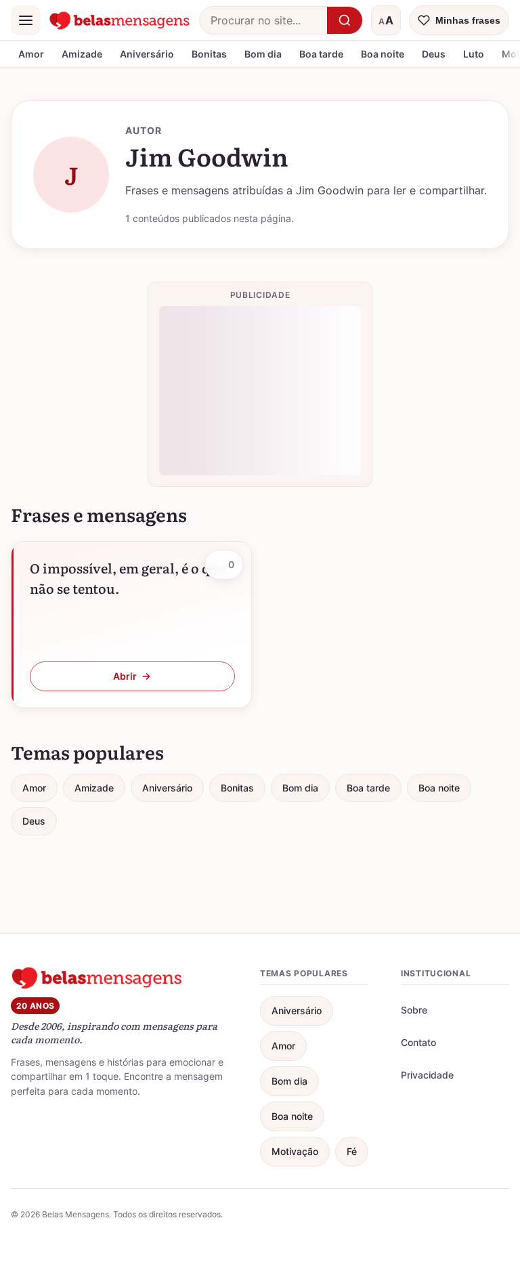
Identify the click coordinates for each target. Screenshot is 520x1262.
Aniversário (147, 54)
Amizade (82, 54)
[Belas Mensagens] (120, 20)
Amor (31, 54)
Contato (418, 1042)
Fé (352, 1151)
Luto (473, 54)
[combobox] (263, 20)
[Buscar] (344, 20)
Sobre (414, 1010)
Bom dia (263, 54)
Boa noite (382, 54)
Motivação (295, 1151)
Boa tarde (321, 54)
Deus (434, 54)
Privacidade (427, 1075)
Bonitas (209, 54)
